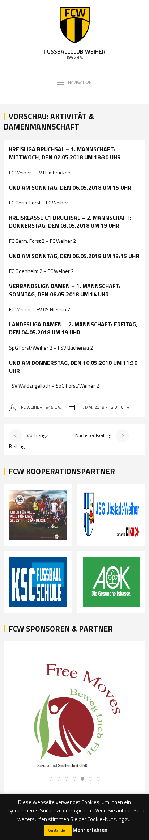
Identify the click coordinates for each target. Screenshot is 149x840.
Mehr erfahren (90, 830)
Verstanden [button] (57, 830)
